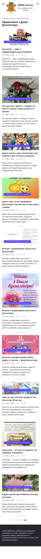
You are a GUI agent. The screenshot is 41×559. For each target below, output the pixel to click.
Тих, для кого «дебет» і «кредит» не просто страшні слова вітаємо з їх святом (18, 109)
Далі (25, 520)
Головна (5, 18)
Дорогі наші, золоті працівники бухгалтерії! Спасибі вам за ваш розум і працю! (20, 204)
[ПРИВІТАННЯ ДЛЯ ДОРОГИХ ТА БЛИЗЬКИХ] (20, 45)
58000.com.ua (25, 5)
